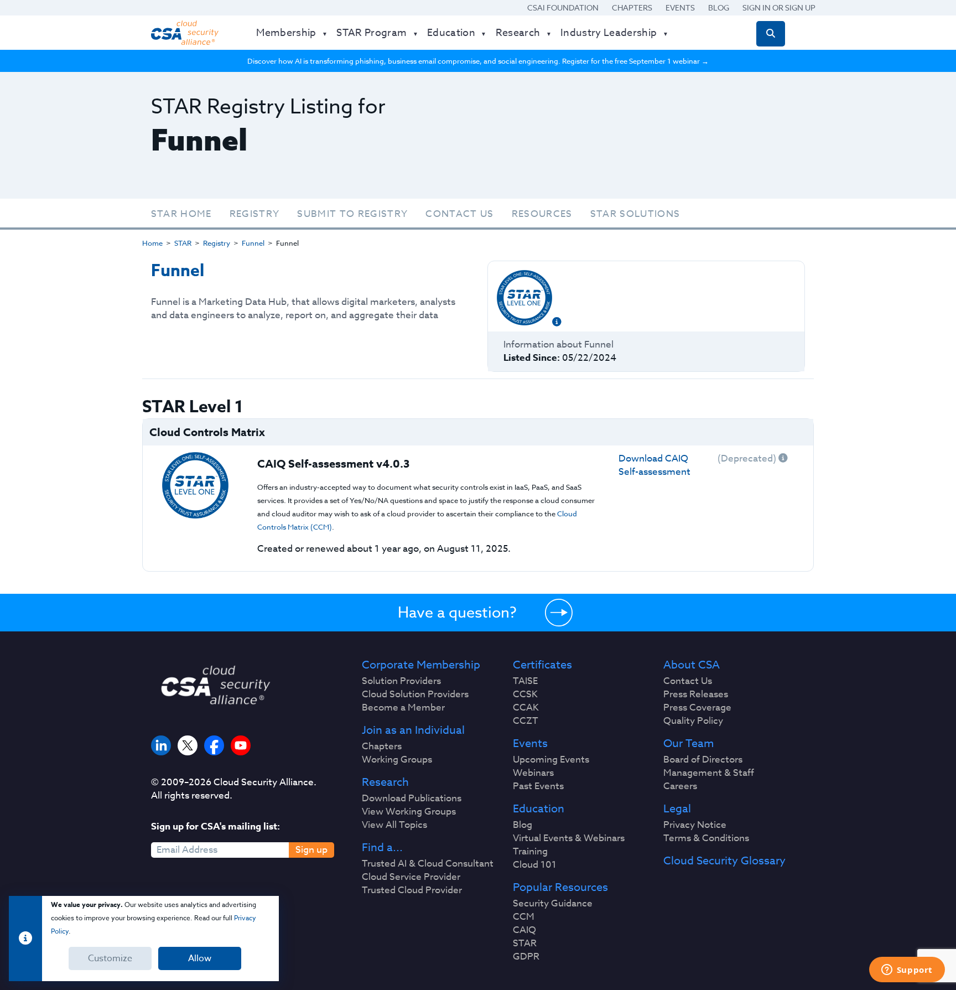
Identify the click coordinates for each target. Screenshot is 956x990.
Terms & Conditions (706, 838)
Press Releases (695, 694)
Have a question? (457, 612)
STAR (182, 243)
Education (538, 809)
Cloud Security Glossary (724, 861)
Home (152, 243)
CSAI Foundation (563, 7)
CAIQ (524, 930)
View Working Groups (409, 811)
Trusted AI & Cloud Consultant (427, 863)
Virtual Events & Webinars (569, 838)
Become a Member (403, 707)
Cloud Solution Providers (415, 694)
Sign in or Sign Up (778, 7)
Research (385, 782)
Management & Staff (708, 773)
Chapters (632, 7)
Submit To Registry (352, 214)
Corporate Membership (421, 665)
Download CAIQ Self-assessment (654, 465)
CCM (523, 917)
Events (680, 7)
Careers (680, 786)
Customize (110, 958)
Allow (199, 958)
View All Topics (394, 825)
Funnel (253, 243)
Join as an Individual (413, 730)
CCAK (526, 707)
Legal (677, 809)
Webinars (533, 773)
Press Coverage (697, 707)
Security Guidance (553, 903)
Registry (255, 214)
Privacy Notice (694, 825)
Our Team (688, 744)
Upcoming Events (551, 759)
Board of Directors (702, 759)
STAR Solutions (635, 214)
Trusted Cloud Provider (412, 890)
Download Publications (411, 798)
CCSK (525, 694)
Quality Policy (693, 721)
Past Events (538, 786)
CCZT (525, 721)
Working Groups (397, 759)
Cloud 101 (535, 865)
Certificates (542, 665)
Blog (718, 7)
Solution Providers (401, 681)
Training (530, 851)
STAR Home (181, 214)
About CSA (691, 665)
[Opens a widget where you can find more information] (907, 970)
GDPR (526, 956)
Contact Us (459, 214)
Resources (542, 214)
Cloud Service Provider (411, 877)
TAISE (525, 681)
